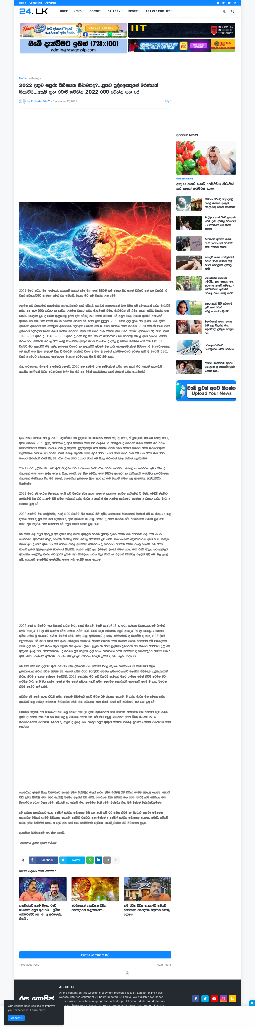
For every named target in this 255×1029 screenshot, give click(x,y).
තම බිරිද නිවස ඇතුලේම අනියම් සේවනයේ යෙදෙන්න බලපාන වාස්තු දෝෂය (147, 910)
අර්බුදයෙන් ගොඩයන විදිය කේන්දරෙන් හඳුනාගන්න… (89, 908)
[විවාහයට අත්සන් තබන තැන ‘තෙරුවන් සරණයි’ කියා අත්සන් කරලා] (189, 243)
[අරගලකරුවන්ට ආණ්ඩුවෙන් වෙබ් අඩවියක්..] (189, 347)
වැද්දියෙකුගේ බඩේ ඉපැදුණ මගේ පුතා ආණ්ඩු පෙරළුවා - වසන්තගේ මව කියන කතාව (220, 223)
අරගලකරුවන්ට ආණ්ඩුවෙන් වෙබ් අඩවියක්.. (220, 347)
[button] (224, 11)
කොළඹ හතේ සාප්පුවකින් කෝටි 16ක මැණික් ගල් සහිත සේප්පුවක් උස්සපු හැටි (219, 263)
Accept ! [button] (16, 1018)
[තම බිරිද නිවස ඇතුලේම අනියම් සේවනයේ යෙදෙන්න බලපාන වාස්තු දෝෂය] (147, 889)
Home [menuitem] (64, 11)
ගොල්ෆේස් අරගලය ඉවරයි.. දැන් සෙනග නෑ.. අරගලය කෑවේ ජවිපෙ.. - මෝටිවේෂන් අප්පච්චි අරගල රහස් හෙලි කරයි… (220, 285)
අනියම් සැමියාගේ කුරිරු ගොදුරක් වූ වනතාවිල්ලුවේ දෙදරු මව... (220, 366)
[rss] (235, 3)
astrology (35, 78)
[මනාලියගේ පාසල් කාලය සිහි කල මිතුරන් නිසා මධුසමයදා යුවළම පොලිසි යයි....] (189, 327)
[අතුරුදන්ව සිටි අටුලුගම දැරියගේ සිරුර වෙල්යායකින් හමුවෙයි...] (189, 307)
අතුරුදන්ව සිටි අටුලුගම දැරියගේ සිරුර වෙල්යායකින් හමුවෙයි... (218, 307)
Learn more (37, 1010)
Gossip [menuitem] (94, 11)
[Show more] (116, 860)
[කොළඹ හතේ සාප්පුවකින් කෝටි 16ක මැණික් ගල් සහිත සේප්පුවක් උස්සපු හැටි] (189, 263)
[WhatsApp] (90, 860)
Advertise (50, 2)
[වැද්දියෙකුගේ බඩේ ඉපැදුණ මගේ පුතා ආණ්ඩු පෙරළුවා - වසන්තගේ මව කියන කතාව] (189, 223)
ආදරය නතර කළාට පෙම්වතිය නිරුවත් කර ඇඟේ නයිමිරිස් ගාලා (205, 186)
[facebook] (218, 3)
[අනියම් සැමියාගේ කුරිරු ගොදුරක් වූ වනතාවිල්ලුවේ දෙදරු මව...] (189, 367)
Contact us (35, 2)
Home (22, 2)
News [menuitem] (77, 11)
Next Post (163, 964)
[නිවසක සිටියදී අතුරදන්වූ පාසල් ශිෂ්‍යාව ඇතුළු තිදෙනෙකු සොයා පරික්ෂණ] (189, 203)
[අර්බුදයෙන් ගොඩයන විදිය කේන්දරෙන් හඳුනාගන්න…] (95, 889)
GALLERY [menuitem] (114, 11)
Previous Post (30, 964)
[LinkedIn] (98, 860)
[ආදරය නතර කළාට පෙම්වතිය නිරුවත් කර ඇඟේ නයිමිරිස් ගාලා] (206, 158)
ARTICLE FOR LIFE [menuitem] (158, 11)
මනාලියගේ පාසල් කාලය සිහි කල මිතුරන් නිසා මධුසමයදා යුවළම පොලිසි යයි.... (219, 327)
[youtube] (229, 3)
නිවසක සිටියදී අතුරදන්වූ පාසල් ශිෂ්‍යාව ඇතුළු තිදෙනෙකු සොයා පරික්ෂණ (220, 203)
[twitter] (223, 3)
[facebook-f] (195, 998)
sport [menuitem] (133, 11)
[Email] (107, 860)
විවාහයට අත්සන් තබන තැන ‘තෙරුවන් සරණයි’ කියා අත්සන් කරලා (219, 243)
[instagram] (223, 998)
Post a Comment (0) (95, 955)
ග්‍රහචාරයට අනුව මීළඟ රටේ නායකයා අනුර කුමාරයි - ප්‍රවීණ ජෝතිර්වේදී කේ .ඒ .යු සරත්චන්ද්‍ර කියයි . (40, 912)
